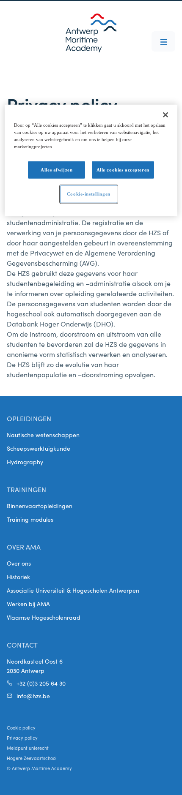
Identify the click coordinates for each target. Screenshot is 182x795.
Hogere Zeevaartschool (32, 757)
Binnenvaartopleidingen (39, 505)
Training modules (30, 519)
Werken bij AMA (28, 603)
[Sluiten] (165, 115)
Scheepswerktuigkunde (38, 448)
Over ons (19, 563)
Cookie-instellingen (88, 193)
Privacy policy (22, 737)
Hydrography (25, 461)
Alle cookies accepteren (123, 169)
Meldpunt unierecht (28, 747)
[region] (91, 160)
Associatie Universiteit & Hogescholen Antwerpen (73, 590)
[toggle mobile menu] (163, 41)
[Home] (91, 33)
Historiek (18, 576)
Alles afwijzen (56, 169)
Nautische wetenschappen (43, 434)
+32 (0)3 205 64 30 (41, 683)
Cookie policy (21, 727)
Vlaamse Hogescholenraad (43, 617)
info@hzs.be (33, 696)
